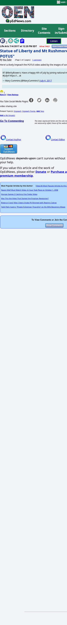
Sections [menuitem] (9, 30)
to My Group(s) (7, 115)
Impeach (17, 111)
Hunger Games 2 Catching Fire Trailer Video (19, 194)
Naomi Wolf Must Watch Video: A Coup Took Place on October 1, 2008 (29, 190)
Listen (54, 41)
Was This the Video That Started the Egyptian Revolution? (25, 198)
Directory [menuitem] (27, 30)
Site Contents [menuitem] (44, 31)
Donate (40, 172)
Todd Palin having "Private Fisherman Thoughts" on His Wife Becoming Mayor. (33, 207)
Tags (40, 111)
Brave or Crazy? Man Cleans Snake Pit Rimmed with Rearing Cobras (29, 203)
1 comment (36, 60)
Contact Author (13, 139)
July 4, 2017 (46, 80)
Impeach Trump (28, 111)
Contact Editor (58, 139)
